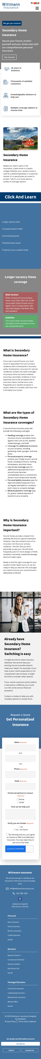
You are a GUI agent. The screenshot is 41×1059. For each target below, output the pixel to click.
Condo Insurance (14, 935)
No (22, 827)
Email (20, 781)
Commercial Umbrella (16, 960)
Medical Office (13, 1002)
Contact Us (29, 1050)
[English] (32, 3)
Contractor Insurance (16, 988)
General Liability (14, 964)
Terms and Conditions (27, 1021)
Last (20, 764)
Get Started (9, 57)
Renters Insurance (14, 931)
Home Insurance (14, 926)
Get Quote (20, 1044)
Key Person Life (13, 968)
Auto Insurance (13, 922)
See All (10, 939)
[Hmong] (35, 3)
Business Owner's (14, 955)
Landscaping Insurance (16, 993)
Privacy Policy (10, 1021)
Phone (20, 769)
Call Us (11, 1050)
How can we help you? (20, 807)
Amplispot (22, 1019)
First (20, 753)
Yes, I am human (21, 829)
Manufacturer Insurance (16, 997)
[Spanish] (38, 3)
